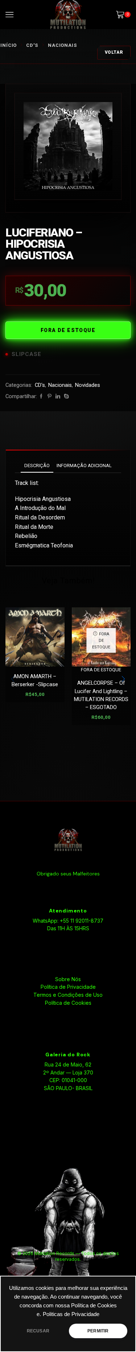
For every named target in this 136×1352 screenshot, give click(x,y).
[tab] (37, 465)
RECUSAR (38, 1330)
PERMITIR (97, 1330)
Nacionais (62, 45)
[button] (123, 679)
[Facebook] (41, 396)
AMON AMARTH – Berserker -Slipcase (35, 680)
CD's (32, 45)
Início (8, 45)
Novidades (87, 385)
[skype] (65, 396)
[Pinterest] (49, 396)
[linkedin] (58, 396)
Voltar (114, 52)
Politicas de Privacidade (71, 1314)
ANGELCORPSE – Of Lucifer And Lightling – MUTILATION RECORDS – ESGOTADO (101, 695)
